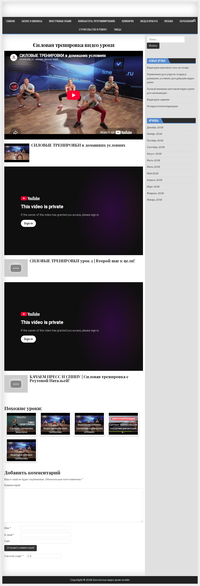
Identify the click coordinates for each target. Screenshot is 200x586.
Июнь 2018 (153, 166)
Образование (187, 21)
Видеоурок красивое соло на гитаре (168, 67)
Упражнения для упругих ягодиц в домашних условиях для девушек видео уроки (170, 78)
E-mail (9, 534)
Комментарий (12, 485)
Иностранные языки (60, 21)
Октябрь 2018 (155, 140)
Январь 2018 (154, 199)
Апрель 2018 (154, 180)
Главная (10, 21)
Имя (7, 528)
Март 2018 (153, 186)
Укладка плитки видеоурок (162, 106)
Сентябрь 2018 (156, 147)
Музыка (168, 21)
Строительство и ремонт (93, 29)
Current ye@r (14, 556)
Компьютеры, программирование (96, 21)
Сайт (7, 541)
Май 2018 (152, 173)
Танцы (117, 29)
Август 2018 (154, 153)
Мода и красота (149, 21)
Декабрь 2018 (155, 127)
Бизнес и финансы (32, 21)
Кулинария (128, 21)
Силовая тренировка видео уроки (73, 44)
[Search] (194, 20)
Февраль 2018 (155, 193)
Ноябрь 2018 (154, 133)
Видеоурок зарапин (158, 99)
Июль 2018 (153, 160)
